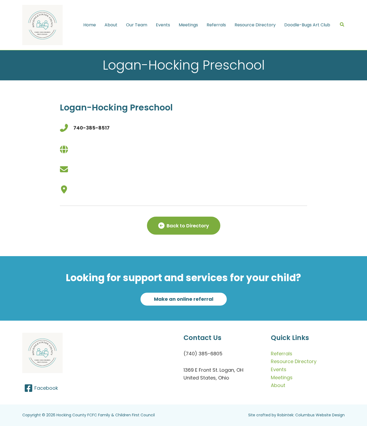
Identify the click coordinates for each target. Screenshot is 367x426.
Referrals (281, 353)
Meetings (282, 377)
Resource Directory (293, 361)
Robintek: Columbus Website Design (311, 415)
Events (278, 369)
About (278, 385)
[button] (342, 25)
